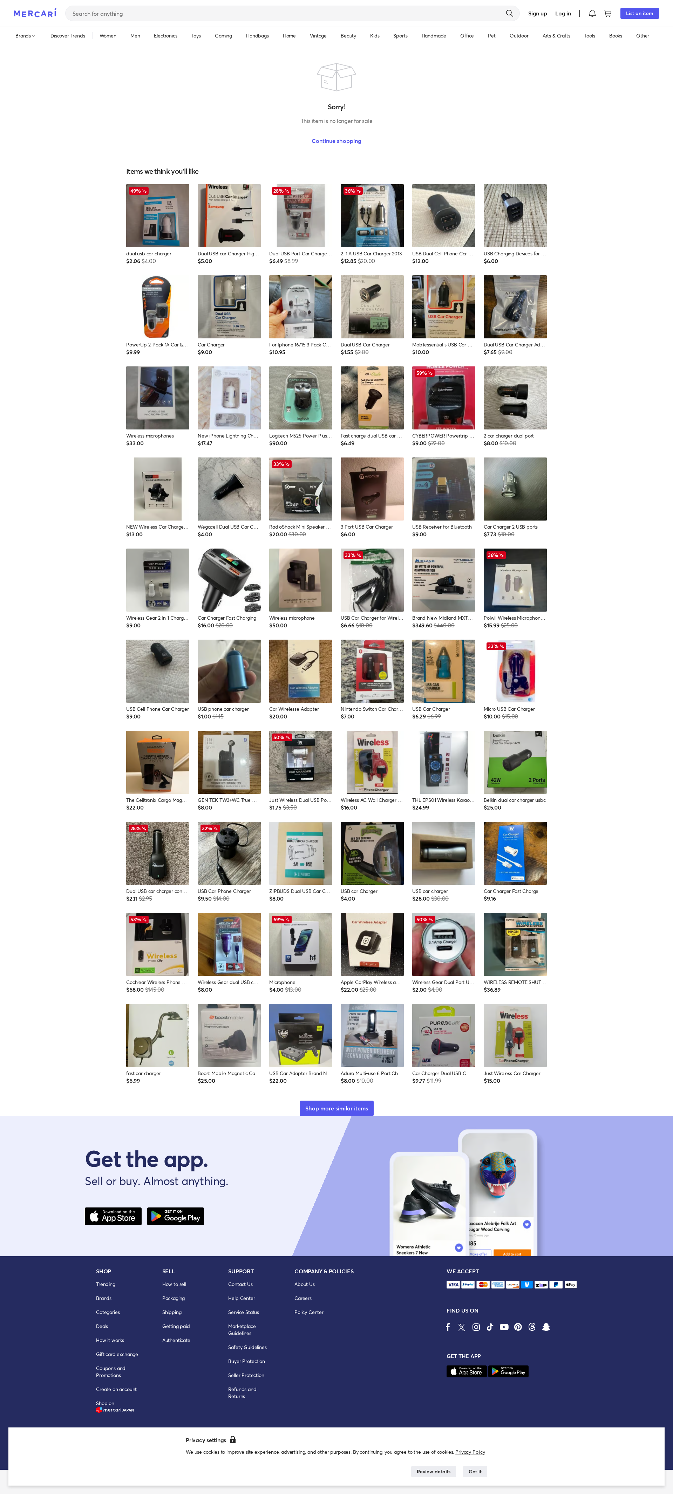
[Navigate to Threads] (532, 1327)
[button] (592, 13)
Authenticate (176, 1340)
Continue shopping (336, 140)
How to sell (174, 1284)
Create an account (116, 1389)
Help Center (241, 1298)
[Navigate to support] (453, 1285)
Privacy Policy (470, 1451)
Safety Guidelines (247, 1347)
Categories (108, 1312)
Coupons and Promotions (110, 1371)
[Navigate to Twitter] (462, 1327)
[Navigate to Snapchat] (546, 1327)
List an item (639, 13)
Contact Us (240, 1284)
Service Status (243, 1312)
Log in (563, 13)
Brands (103, 1298)
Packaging (173, 1298)
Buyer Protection (246, 1361)
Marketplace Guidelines (242, 1329)
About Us (304, 1284)
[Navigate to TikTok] (490, 1327)
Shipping (172, 1312)
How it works (110, 1340)
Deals (102, 1326)
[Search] (510, 13)
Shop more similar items (336, 1108)
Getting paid (176, 1326)
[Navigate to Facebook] (448, 1327)
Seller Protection (246, 1375)
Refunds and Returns (242, 1392)
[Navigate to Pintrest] (518, 1327)
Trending (105, 1284)
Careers (303, 1298)
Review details (433, 1471)
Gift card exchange (117, 1354)
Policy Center (309, 1312)
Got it (475, 1471)
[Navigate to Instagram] (476, 1327)
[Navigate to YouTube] (504, 1327)
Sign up (537, 13)
